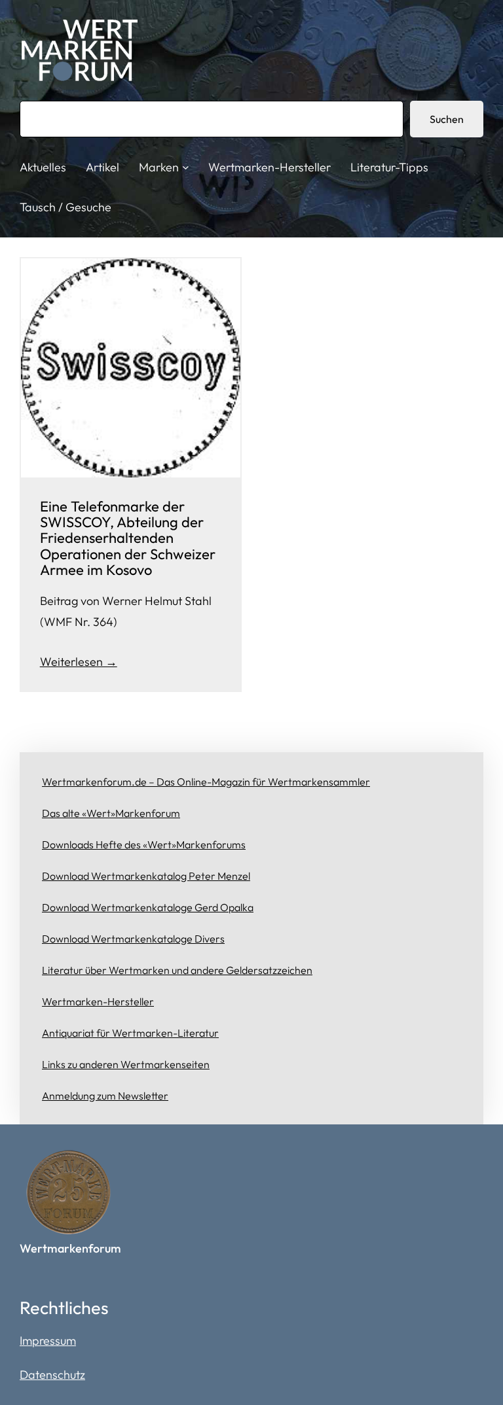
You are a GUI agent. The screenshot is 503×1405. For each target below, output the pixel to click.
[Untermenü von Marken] (185, 167)
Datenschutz (52, 1374)
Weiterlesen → (78, 661)
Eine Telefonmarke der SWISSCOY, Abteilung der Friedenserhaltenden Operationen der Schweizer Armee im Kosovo (127, 538)
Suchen (447, 119)
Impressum (48, 1340)
